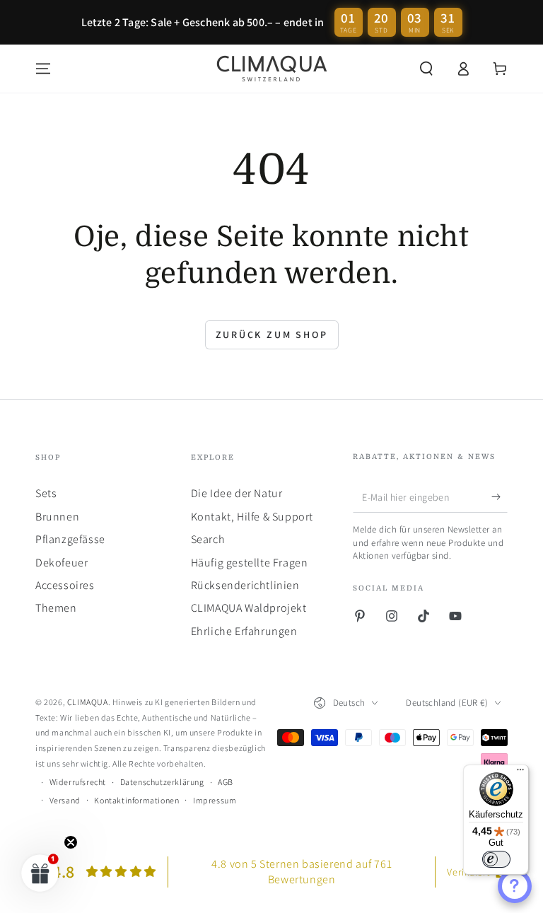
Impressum (214, 800)
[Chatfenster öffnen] (515, 886)
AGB (225, 782)
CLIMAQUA (87, 702)
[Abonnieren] (499, 496)
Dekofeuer (61, 562)
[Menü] (520, 772)
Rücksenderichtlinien (245, 585)
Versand (65, 800)
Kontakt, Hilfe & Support (252, 516)
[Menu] (43, 68)
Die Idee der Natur (237, 493)
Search (208, 539)
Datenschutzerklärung (162, 782)
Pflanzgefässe (70, 539)
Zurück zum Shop (272, 334)
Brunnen (57, 516)
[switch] (496, 859)
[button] (426, 68)
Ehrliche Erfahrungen (244, 631)
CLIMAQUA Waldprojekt (249, 607)
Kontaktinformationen (136, 800)
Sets (46, 493)
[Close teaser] (71, 842)
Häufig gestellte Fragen (249, 562)
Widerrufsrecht (77, 782)
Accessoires (65, 585)
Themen (56, 607)
